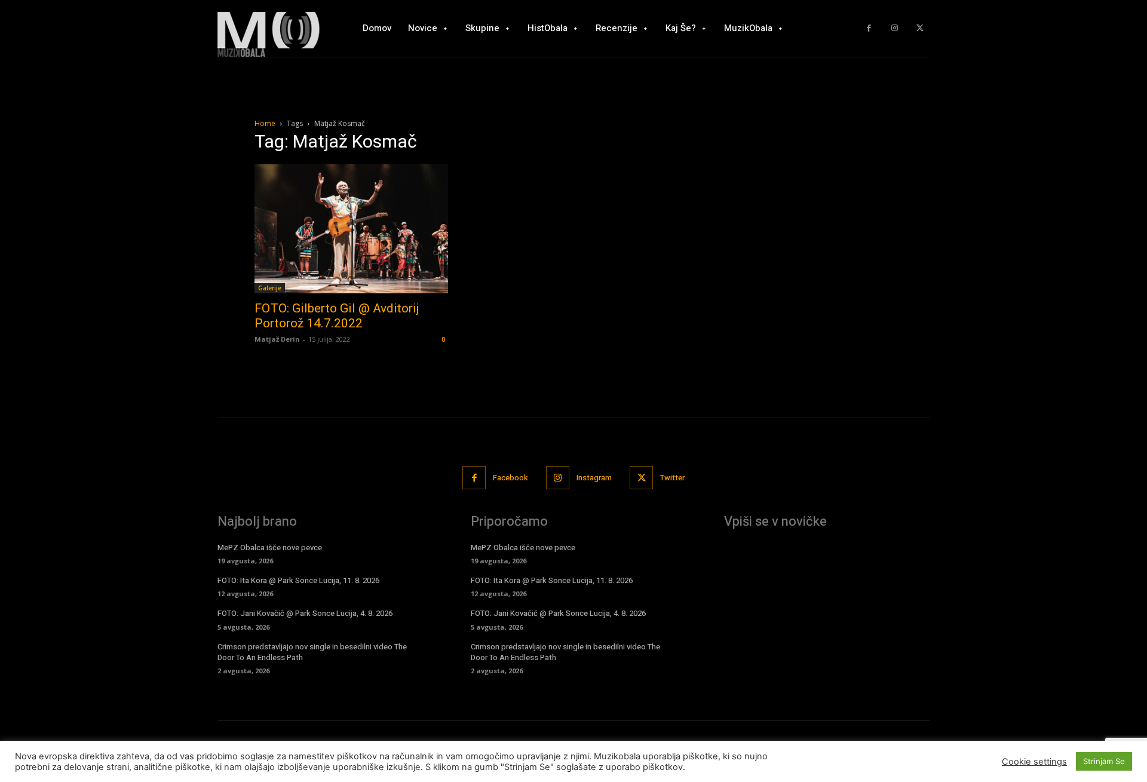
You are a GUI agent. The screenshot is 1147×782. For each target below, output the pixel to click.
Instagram (594, 477)
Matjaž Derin (277, 339)
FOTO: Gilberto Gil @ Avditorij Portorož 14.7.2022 (336, 315)
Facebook (510, 477)
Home (264, 123)
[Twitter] (920, 28)
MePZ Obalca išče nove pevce (269, 547)
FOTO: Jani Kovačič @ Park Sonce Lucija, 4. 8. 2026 (304, 613)
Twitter (672, 477)
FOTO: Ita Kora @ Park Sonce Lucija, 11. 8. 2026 (298, 580)
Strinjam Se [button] (1104, 761)
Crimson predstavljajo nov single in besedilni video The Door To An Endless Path (312, 652)
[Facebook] (869, 28)
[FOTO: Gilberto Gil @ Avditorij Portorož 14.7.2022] (351, 228)
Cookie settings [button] (1034, 761)
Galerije (269, 288)
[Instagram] (894, 28)
